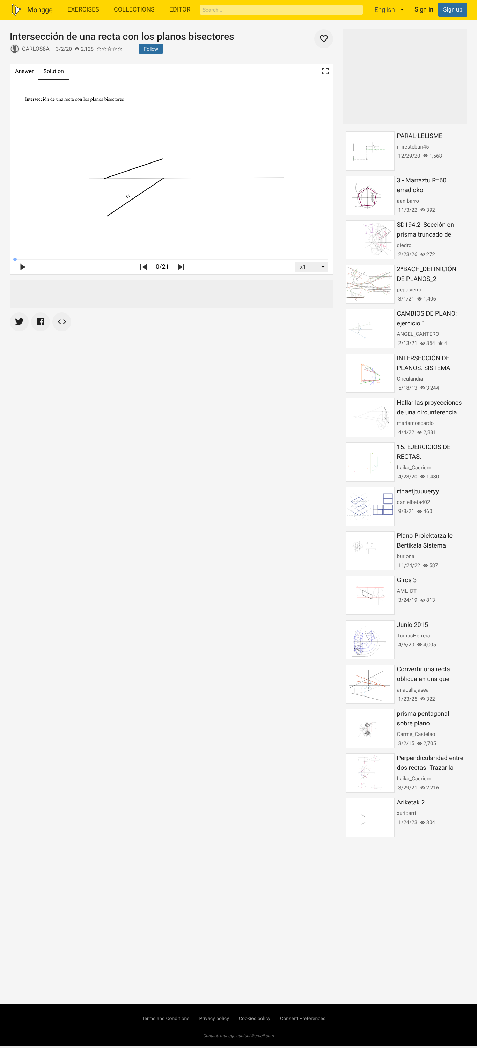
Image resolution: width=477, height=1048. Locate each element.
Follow (151, 49)
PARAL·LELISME (419, 136)
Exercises (83, 9)
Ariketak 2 (411, 802)
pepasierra (409, 290)
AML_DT (407, 591)
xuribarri (406, 813)
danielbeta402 (413, 502)
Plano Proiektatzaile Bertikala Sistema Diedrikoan (425, 545)
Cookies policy (254, 1018)
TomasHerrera (413, 636)
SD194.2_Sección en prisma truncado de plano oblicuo (425, 234)
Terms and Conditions (166, 1018)
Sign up (452, 10)
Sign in (423, 9)
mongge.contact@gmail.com (247, 1035)
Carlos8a (36, 48)
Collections (134, 9)
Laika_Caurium (414, 467)
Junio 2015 (412, 625)
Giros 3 (407, 580)
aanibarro (408, 201)
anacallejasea (413, 690)
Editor (180, 9)
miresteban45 (413, 147)
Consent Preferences (302, 1018)
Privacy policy (214, 1018)
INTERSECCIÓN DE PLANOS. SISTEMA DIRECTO (423, 368)
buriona (405, 556)
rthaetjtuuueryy (418, 491)
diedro (404, 245)
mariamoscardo (415, 423)
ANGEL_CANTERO (418, 334)
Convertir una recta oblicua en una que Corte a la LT (423, 679)
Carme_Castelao (416, 734)
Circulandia (410, 379)
